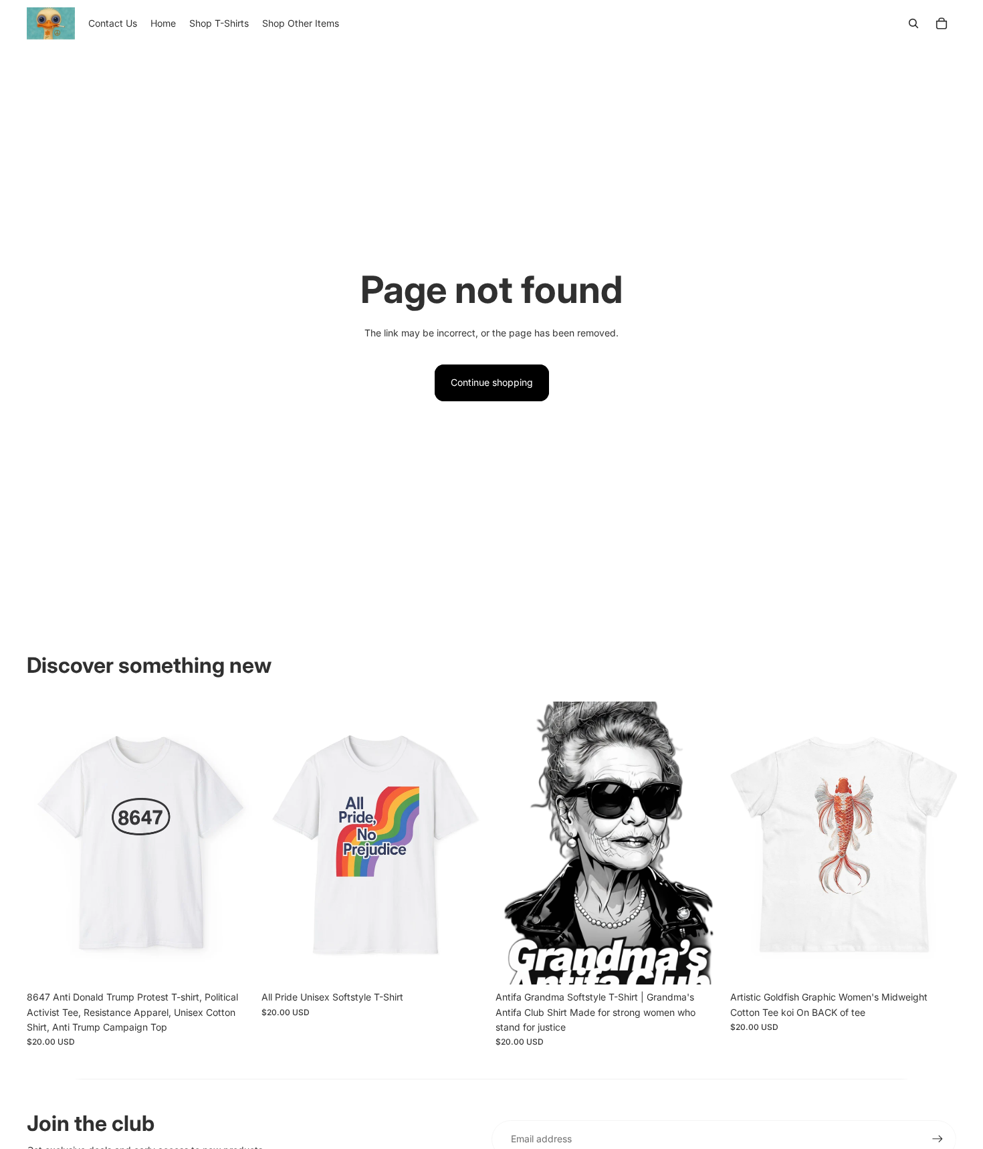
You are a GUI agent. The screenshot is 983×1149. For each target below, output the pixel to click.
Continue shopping (492, 382)
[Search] (913, 23)
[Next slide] (233, 842)
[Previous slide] (47, 842)
